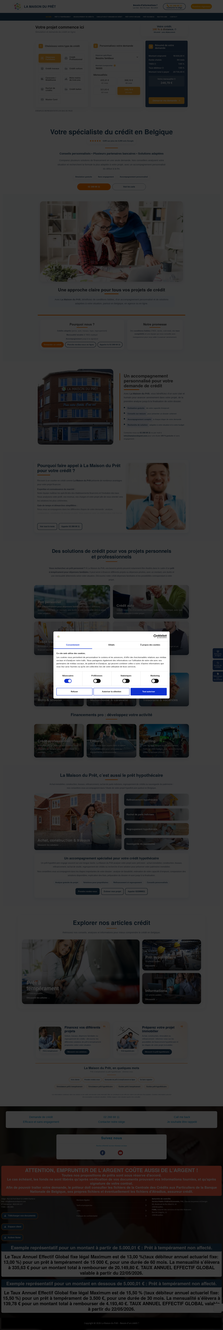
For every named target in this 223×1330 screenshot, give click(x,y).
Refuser (74, 692)
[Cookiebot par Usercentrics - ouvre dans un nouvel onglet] (155, 636)
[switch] (94, 681)
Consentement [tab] (72, 645)
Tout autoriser (148, 692)
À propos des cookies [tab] (150, 645)
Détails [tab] (111, 645)
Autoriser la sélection (111, 692)
